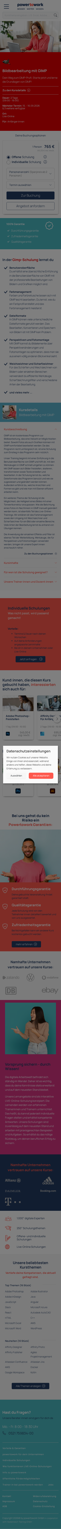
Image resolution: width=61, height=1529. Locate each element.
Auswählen (16, 775)
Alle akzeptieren (41, 775)
